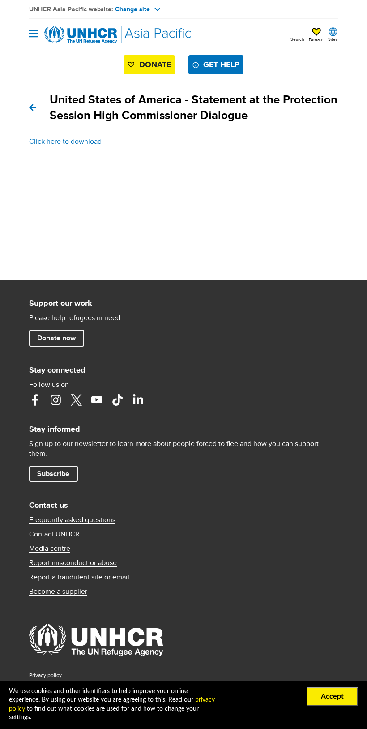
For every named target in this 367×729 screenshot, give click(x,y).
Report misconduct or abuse (73, 563)
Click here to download (65, 141)
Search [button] (297, 39)
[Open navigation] (33, 34)
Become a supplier (58, 591)
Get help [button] (221, 64)
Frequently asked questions (72, 520)
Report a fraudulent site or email (79, 577)
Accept (332, 696)
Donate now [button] (56, 338)
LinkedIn (138, 400)
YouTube (96, 400)
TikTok (117, 400)
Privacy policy (45, 675)
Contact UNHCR (54, 534)
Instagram (55, 400)
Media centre (49, 548)
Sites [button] (333, 39)
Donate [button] (316, 39)
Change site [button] (132, 8)
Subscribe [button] (53, 473)
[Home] (74, 34)
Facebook (35, 400)
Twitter (76, 400)
